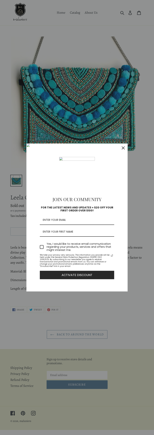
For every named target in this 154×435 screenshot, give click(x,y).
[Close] (123, 147)
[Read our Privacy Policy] (112, 255)
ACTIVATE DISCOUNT (77, 275)
